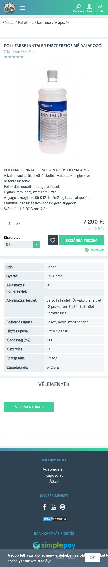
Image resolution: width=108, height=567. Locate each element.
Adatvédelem (54, 469)
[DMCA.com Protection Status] (54, 519)
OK (92, 557)
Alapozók (62, 22)
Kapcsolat (54, 475)
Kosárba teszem (81, 240)
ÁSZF (54, 481)
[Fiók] (89, 6)
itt (38, 561)
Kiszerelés (12, 238)
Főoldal (8, 22)
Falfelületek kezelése (34, 22)
